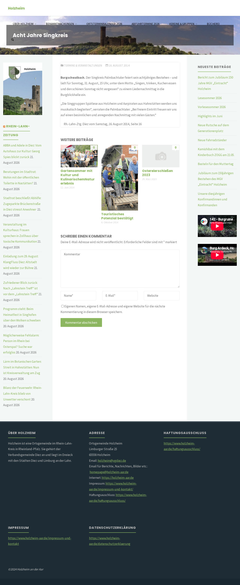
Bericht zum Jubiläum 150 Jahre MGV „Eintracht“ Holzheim (215, 83)
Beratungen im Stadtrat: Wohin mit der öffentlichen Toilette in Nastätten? (21, 177)
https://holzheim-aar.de (118, 478)
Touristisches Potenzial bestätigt (117, 216)
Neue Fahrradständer (212, 140)
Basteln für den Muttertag (215, 164)
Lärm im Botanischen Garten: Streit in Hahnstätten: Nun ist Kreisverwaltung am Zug (22, 367)
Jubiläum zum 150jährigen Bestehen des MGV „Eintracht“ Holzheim (215, 179)
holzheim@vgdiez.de (112, 461)
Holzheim (16, 8)
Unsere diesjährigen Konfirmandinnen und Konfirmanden (212, 199)
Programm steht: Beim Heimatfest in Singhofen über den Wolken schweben (21, 314)
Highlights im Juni (210, 116)
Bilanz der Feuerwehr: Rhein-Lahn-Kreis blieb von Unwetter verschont (22, 393)
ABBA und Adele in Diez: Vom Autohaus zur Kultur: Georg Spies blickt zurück (22, 151)
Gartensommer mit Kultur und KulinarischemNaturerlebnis (78, 177)
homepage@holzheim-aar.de (109, 472)
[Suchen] (12, 40)
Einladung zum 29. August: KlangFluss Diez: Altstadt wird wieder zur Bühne (20, 262)
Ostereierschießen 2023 (157, 173)
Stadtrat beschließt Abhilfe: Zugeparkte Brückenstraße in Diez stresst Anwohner (22, 203)
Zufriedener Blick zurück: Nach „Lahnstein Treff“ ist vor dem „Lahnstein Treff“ (20, 288)
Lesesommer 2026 (210, 98)
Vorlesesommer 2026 (212, 107)
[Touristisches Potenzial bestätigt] (119, 177)
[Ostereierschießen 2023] (160, 156)
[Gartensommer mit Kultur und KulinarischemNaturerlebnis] (79, 156)
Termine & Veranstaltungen (83, 65)
